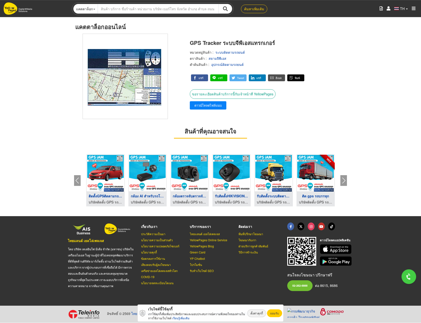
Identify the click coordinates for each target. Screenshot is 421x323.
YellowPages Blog (202, 246)
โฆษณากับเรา (247, 240)
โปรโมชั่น (196, 264)
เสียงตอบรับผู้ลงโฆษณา (156, 264)
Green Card (197, 252)
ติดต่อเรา (245, 226)
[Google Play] (336, 261)
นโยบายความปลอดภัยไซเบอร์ (160, 246)
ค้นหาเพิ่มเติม (254, 8)
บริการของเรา (200, 226)
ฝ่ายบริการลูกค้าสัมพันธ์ (253, 246)
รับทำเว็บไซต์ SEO (202, 271)
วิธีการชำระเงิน (248, 252)
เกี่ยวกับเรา (149, 226)
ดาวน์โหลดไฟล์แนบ (208, 105)
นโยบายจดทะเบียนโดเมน (157, 283)
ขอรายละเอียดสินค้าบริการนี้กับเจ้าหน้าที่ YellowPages (232, 93)
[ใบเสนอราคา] (381, 9)
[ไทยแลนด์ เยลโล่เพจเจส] (300, 226)
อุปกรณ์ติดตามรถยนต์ (227, 64)
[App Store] (336, 249)
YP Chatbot (197, 258)
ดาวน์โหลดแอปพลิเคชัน (335, 240)
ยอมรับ (274, 313)
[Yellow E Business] (290, 226)
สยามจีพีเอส (217, 58)
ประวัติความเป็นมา (153, 234)
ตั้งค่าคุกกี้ (256, 313)
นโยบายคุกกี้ (149, 252)
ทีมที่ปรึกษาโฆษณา (251, 234)
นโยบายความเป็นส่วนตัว (157, 240)
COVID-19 (147, 277)
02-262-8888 (299, 285)
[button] (199, 77)
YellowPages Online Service (208, 240)
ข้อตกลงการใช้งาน (153, 258)
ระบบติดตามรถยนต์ (230, 52)
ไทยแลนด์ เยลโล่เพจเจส (86, 240)
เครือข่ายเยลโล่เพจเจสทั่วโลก (159, 271)
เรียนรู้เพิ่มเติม (181, 318)
